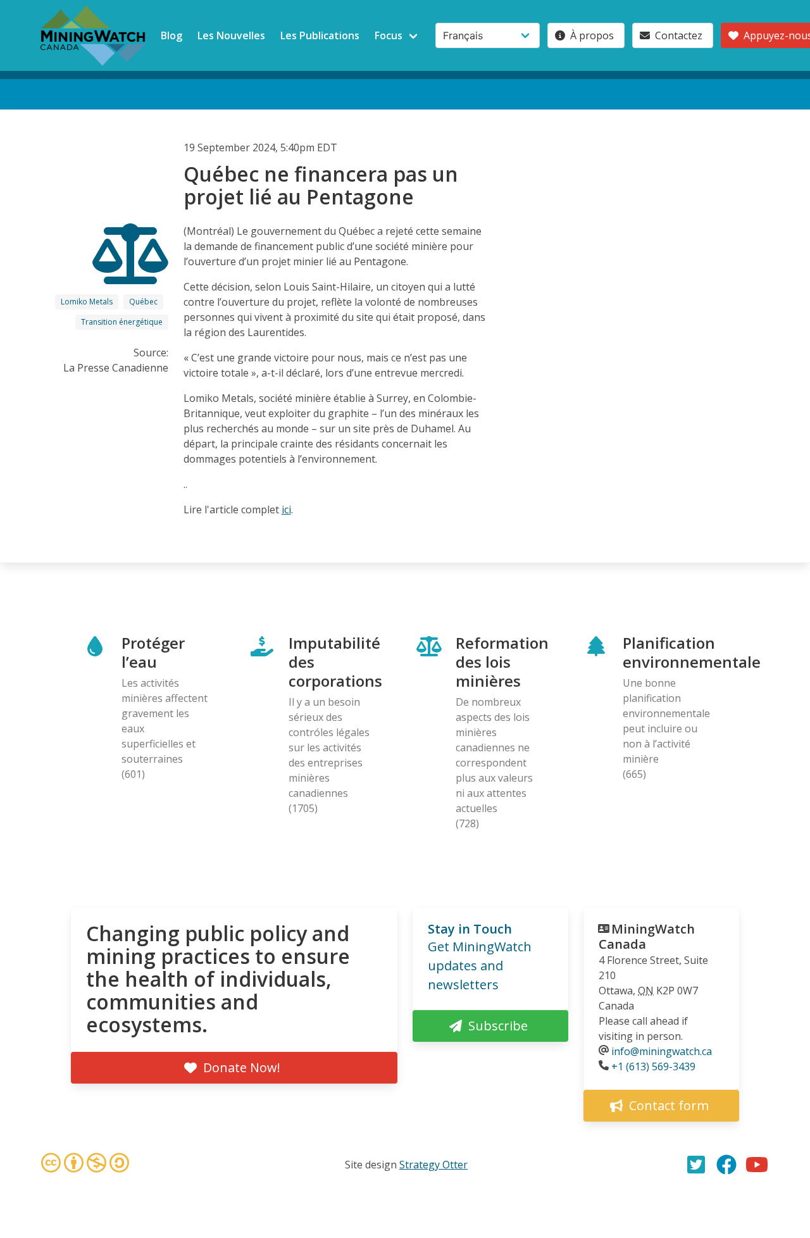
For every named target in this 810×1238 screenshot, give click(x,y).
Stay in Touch (470, 928)
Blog (171, 35)
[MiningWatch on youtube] (757, 1164)
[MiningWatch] (93, 35)
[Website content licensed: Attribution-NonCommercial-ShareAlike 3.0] (84, 1165)
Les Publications (319, 35)
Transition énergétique (122, 321)
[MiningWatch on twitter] (696, 1164)
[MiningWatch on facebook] (726, 1164)
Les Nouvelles (231, 35)
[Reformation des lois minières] (130, 273)
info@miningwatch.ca (661, 1051)
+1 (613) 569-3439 (653, 1066)
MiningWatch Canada (647, 936)
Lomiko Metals (87, 301)
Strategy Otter (433, 1165)
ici (286, 509)
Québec (143, 301)
